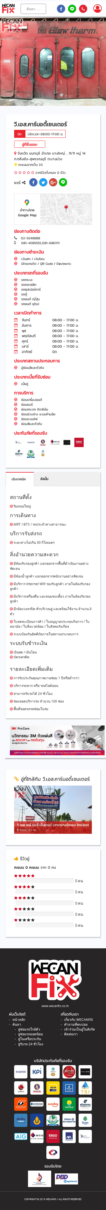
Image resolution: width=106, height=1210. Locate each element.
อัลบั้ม (44, 478)
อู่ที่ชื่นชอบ (29, 144)
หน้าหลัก (18, 1019)
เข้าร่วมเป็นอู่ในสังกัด (79, 1029)
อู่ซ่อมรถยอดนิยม (30, 1034)
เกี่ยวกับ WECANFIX (78, 1019)
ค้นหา (16, 1024)
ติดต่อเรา (71, 1034)
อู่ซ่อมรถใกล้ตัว (29, 1029)
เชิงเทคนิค (19, 479)
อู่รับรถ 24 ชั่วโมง (30, 1044)
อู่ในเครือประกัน (29, 1038)
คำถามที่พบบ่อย (76, 1024)
